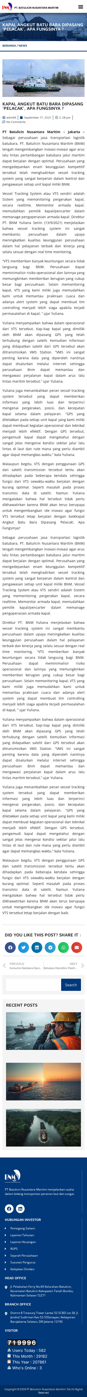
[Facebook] (9, 1208)
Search (71, 985)
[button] (81, 6)
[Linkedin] (20, 1208)
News (23, 45)
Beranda (9, 45)
